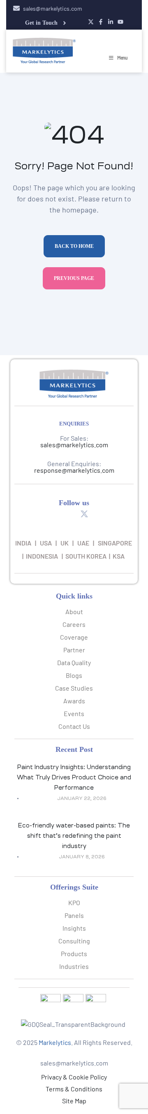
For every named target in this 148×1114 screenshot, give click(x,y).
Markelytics (55, 1042)
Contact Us (74, 726)
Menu (122, 57)
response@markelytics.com (74, 470)
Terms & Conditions (74, 1089)
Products (74, 953)
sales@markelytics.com (74, 444)
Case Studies (74, 688)
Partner (74, 650)
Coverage (74, 637)
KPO (74, 902)
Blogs (74, 675)
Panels (74, 915)
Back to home (74, 246)
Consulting (74, 941)
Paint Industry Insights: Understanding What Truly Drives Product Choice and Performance (74, 777)
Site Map (74, 1101)
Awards (74, 701)
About (74, 611)
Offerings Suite (74, 887)
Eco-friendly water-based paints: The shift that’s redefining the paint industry (74, 836)
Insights (74, 928)
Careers (74, 624)
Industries (74, 966)
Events (74, 713)
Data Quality (74, 662)
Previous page (74, 278)
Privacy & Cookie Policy (74, 1077)
